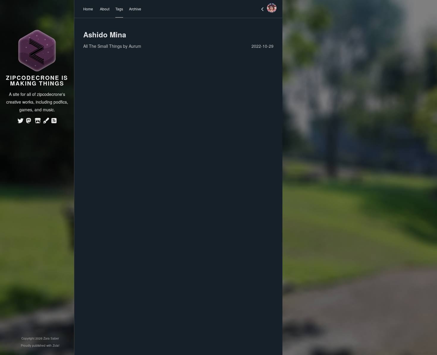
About (104, 8)
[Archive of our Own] (46, 121)
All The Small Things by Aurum (112, 46)
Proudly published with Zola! (40, 345)
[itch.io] (38, 121)
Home (88, 8)
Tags (119, 8)
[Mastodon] (28, 121)
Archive (135, 8)
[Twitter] (20, 121)
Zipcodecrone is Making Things (37, 80)
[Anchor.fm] (54, 121)
